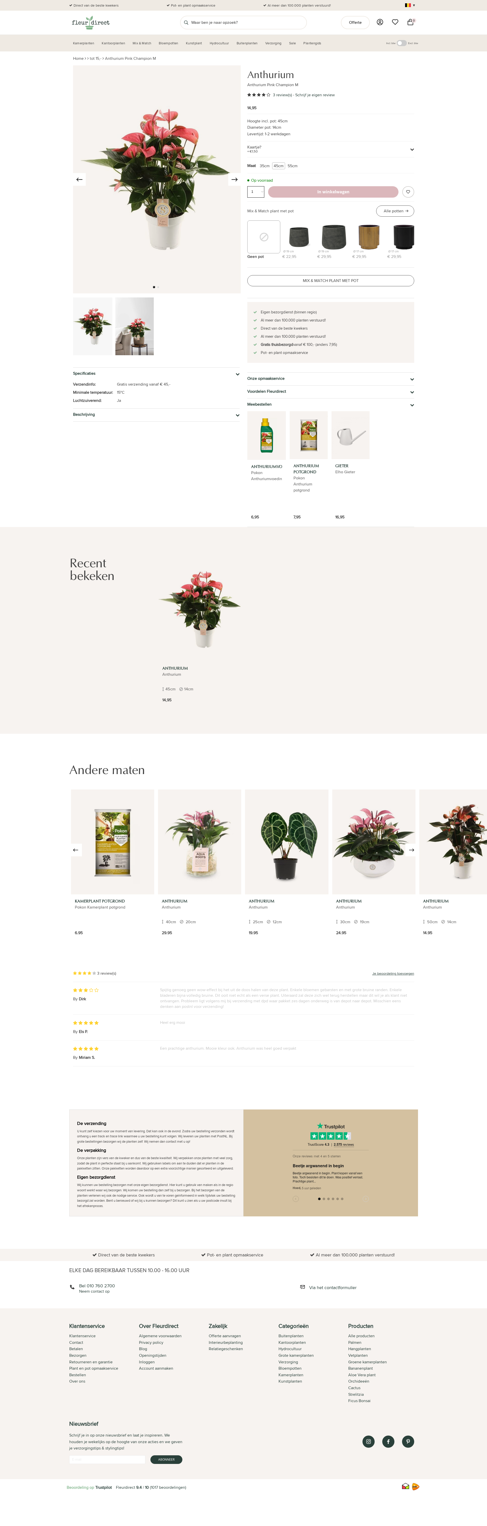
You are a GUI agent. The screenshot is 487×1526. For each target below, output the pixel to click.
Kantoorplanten (292, 1342)
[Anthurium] (200, 609)
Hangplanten (359, 1349)
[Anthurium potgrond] (309, 435)
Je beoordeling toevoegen (393, 973)
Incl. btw (390, 43)
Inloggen (147, 1362)
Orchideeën (358, 1381)
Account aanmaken (156, 1368)
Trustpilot (103, 1487)
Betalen (76, 1349)
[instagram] (368, 1442)
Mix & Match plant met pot (270, 211)
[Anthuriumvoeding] (266, 435)
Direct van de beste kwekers (96, 5)
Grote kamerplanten (296, 1355)
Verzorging (288, 1362)
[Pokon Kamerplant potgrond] (112, 842)
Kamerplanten (291, 1375)
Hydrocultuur (290, 1349)
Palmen (354, 1342)
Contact (76, 1342)
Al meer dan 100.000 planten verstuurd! (299, 5)
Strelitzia (356, 1394)
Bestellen (77, 1375)
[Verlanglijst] (395, 22)
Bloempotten (290, 1368)
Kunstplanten (290, 1381)
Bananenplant (360, 1368)
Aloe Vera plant (362, 1375)
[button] (154, 287)
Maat (251, 165)
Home (78, 58)
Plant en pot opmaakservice (93, 1368)
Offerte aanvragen (225, 1336)
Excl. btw (413, 43)
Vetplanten (358, 1355)
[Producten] (380, 22)
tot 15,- (95, 58)
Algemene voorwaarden (160, 1336)
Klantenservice (82, 1336)
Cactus (354, 1388)
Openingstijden (152, 1355)
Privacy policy (151, 1342)
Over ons (77, 1381)
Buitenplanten (291, 1336)
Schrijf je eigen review (315, 95)
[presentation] (79, 179)
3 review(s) (282, 95)
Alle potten (394, 211)
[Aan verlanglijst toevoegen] (408, 192)
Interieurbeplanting (226, 1342)
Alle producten (361, 1336)
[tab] (104, 1363)
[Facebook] (388, 1442)
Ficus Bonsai (359, 1401)
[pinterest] (408, 1442)
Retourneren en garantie (91, 1362)
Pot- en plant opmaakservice (193, 5)
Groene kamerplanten (367, 1362)
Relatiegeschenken (226, 1349)
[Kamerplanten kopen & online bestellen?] (90, 22)
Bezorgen (77, 1355)
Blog (143, 1349)
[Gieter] (351, 435)
